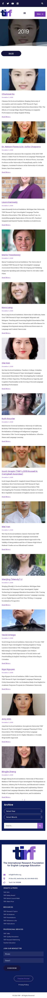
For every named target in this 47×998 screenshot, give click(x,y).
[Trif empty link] (3, 4)
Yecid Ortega (9, 634)
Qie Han (6, 363)
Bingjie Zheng (9, 771)
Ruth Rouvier (8, 418)
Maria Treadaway (11, 254)
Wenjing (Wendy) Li (12, 579)
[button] (42, 3)
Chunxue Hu (8, 94)
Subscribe (12, 968)
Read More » (6, 117)
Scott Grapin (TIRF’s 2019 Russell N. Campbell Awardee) (20, 472)
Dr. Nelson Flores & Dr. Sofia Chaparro (21, 146)
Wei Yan (6, 526)
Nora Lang (7, 307)
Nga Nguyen (8, 669)
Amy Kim (6, 719)
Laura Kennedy (10, 202)
